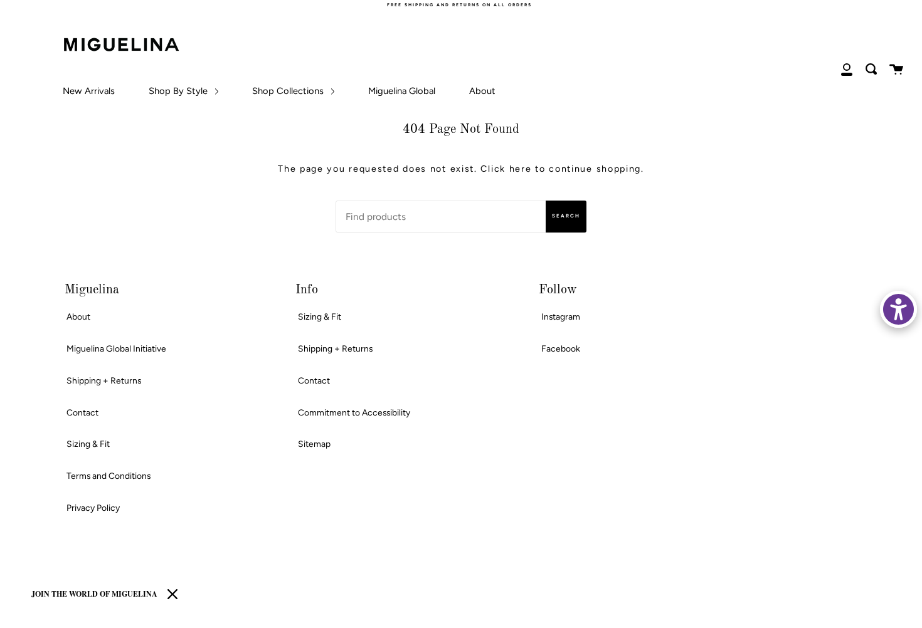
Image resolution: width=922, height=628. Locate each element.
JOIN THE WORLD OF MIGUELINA (94, 594)
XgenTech (70, 616)
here (520, 168)
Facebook (560, 348)
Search (566, 216)
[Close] (172, 594)
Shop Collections (289, 91)
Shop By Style (179, 91)
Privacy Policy (93, 508)
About (482, 91)
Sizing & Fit (88, 444)
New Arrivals (89, 91)
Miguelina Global (401, 91)
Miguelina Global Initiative (116, 348)
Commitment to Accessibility (354, 412)
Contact (82, 412)
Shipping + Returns (103, 380)
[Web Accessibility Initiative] (898, 309)
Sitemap (314, 444)
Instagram (560, 316)
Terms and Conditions (108, 476)
